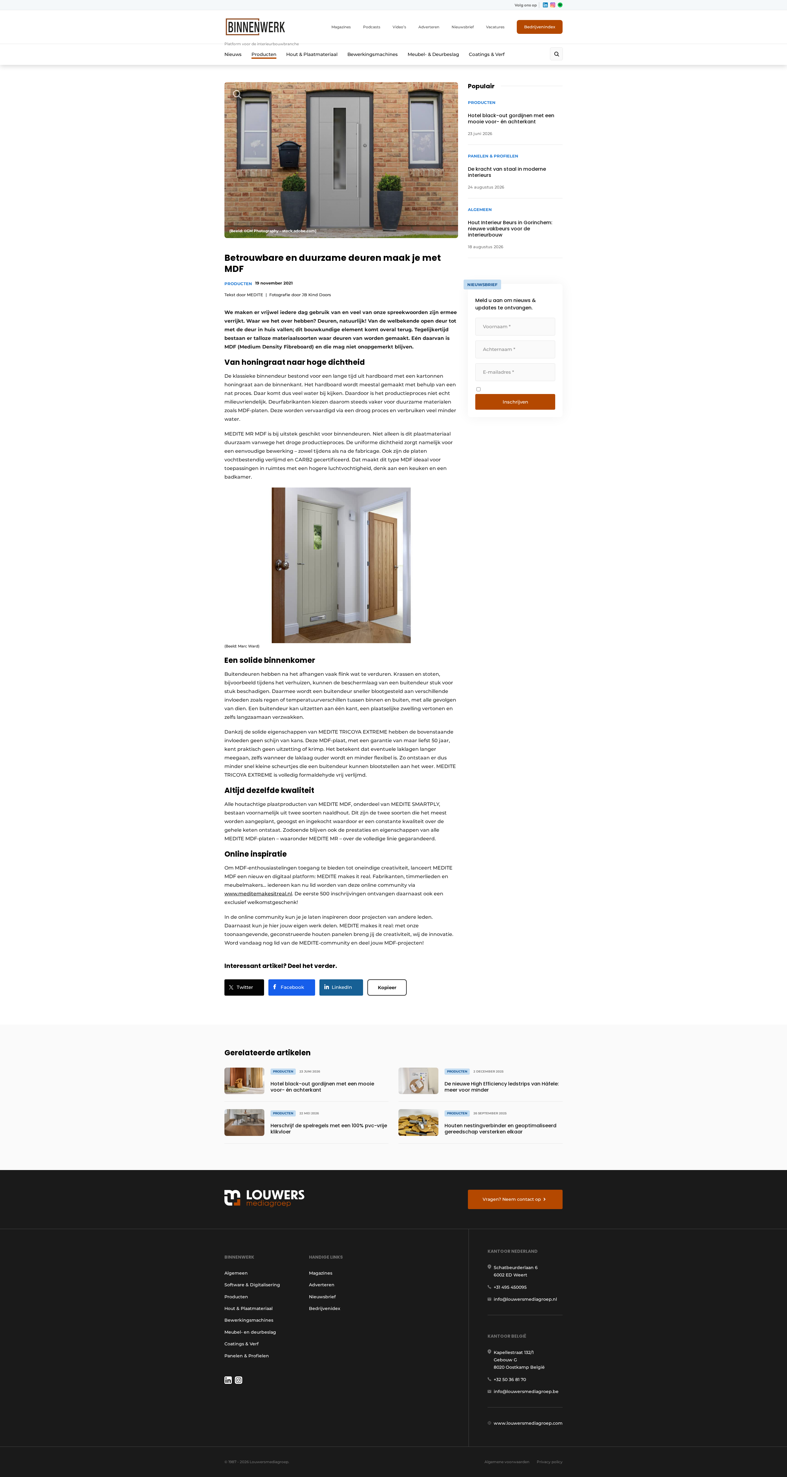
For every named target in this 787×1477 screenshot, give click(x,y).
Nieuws (233, 54)
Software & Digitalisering (252, 1285)
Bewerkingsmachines (372, 54)
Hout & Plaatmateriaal (312, 54)
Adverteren (428, 27)
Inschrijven (515, 402)
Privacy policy (550, 1461)
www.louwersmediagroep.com (528, 1423)
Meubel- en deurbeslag (250, 1332)
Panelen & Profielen (246, 1356)
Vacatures (495, 27)
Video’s (399, 27)
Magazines (341, 27)
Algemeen (236, 1273)
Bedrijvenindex (539, 26)
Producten (263, 54)
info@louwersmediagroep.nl (525, 1299)
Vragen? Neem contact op (512, 1199)
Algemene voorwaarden (506, 1461)
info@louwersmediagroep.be (526, 1391)
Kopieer (387, 987)
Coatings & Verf (486, 54)
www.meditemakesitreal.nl (258, 894)
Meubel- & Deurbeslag (433, 54)
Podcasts (371, 27)
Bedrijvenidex (324, 1308)
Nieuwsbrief (463, 27)
